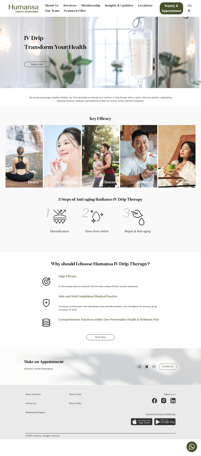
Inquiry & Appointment (171, 8)
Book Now (100, 337)
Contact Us (168, 366)
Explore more (37, 64)
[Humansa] (23, 8)
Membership (90, 5)
